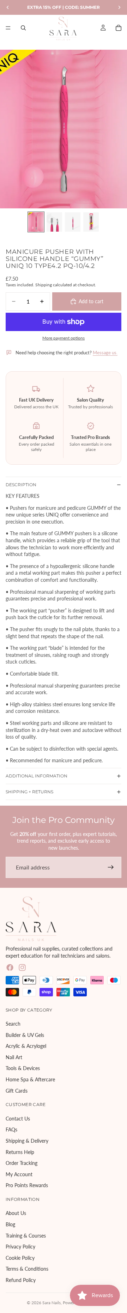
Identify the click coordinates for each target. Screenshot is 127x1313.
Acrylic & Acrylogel (26, 1046)
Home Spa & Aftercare (30, 1079)
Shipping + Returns (29, 791)
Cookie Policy (20, 1258)
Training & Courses (26, 1236)
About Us (16, 1213)
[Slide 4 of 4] (91, 222)
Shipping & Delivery (27, 1141)
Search (13, 1024)
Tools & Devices (23, 1068)
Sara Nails (51, 1302)
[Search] (23, 28)
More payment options (63, 337)
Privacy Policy (20, 1247)
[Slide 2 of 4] (54, 222)
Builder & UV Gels (25, 1035)
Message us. (105, 352)
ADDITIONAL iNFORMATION (36, 775)
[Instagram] (22, 968)
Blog (10, 1224)
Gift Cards (17, 1091)
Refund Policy (21, 1280)
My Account (19, 1174)
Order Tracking (21, 1163)
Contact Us (18, 1119)
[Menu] (8, 28)
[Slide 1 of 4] (36, 222)
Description (21, 484)
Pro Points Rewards (27, 1186)
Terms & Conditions (27, 1269)
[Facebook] (10, 968)
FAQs (11, 1130)
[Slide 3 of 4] (72, 222)
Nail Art (14, 1057)
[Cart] (118, 28)
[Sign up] (110, 867)
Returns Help (20, 1152)
